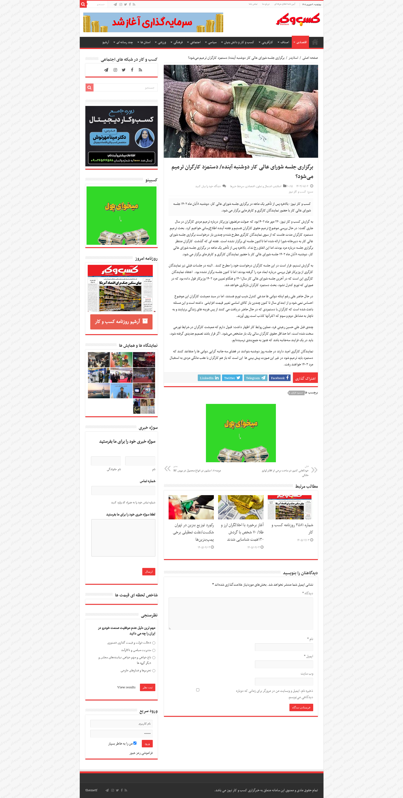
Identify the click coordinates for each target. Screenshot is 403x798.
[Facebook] (130, 5)
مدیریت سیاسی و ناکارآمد (136, 650)
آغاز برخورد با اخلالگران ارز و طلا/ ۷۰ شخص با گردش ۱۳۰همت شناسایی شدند (242, 532)
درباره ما (266, 4)
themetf (91, 790)
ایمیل (308, 656)
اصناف (285, 42)
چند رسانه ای (124, 42)
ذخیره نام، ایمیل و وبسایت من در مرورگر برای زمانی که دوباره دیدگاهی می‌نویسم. (274, 694)
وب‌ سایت (307, 674)
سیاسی (212, 42)
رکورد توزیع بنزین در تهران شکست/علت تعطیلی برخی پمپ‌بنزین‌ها (193, 532)
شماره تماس (147, 481)
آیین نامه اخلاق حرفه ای (284, 4)
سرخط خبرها (237, 186)
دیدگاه (307, 593)
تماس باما (253, 4)
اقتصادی (301, 42)
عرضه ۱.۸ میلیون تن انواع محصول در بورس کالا (197, 469)
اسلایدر (293, 58)
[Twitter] (126, 5)
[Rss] (134, 5)
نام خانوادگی (114, 469)
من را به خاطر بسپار (120, 744)
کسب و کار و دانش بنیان (239, 42)
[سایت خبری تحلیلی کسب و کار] (298, 18)
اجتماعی (195, 42)
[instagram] (121, 5)
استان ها (145, 42)
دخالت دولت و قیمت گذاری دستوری (129, 642)
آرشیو (105, 42)
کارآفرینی (267, 42)
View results (126, 687)
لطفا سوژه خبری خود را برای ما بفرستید (130, 514)
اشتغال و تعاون (264, 186)
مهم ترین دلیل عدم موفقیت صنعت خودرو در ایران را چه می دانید (126, 630)
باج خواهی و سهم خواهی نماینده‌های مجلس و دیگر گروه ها (124, 660)
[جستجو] (83, 4)
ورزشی (162, 42)
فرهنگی (178, 42)
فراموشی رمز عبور (141, 753)
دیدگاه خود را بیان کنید (208, 186)
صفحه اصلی (315, 42)
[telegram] (115, 5)
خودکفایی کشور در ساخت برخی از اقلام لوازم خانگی (285, 471)
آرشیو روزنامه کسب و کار (117, 322)
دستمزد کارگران (297, 393)
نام (310, 639)
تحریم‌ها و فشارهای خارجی (136, 670)
